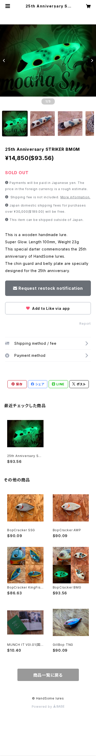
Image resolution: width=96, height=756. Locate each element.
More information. (75, 197)
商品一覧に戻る (48, 675)
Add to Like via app (50, 308)
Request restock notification (50, 288)
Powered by (42, 706)
